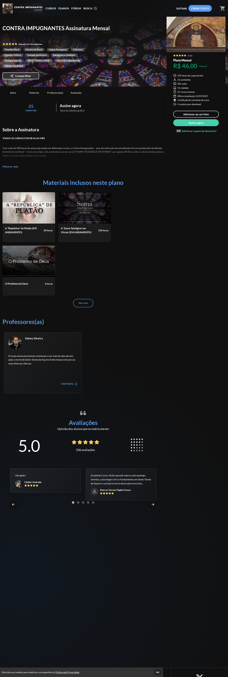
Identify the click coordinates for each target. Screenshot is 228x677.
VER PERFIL (67, 383)
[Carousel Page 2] (78, 502)
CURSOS (50, 8)
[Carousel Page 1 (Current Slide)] (73, 502)
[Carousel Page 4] (88, 502)
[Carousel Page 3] (83, 502)
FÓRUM (76, 8)
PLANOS (63, 8)
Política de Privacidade (67, 672)
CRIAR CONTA (200, 8)
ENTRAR (181, 8)
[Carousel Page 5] (93, 502)
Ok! (158, 672)
